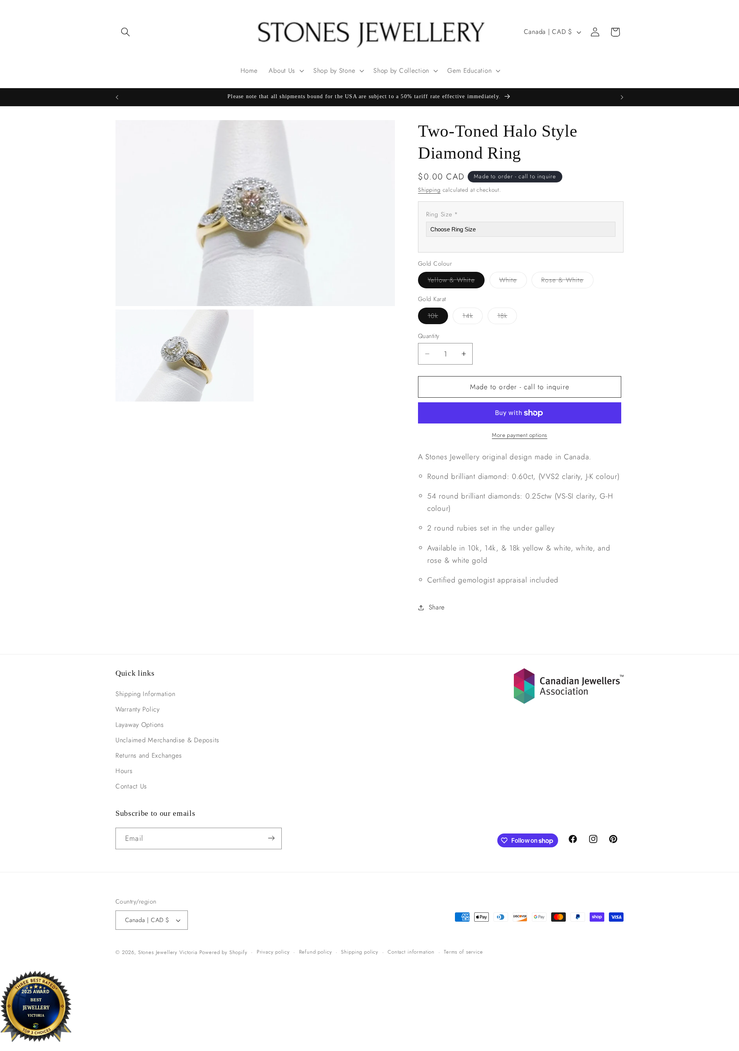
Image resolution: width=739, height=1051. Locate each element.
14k (472, 317)
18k (507, 317)
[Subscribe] (271, 838)
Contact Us (131, 786)
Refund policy (315, 952)
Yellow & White (456, 281)
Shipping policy (359, 952)
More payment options (519, 435)
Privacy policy (273, 952)
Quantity (429, 336)
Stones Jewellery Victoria (167, 952)
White (513, 281)
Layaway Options (139, 725)
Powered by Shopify (223, 952)
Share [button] (437, 607)
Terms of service (463, 952)
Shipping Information (145, 694)
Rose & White (567, 281)
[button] (125, 32)
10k (438, 317)
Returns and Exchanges (148, 755)
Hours (124, 771)
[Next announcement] (622, 97)
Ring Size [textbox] (442, 214)
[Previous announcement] (117, 97)
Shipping (429, 190)
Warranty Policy (137, 709)
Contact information (411, 952)
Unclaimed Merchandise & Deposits (167, 740)
